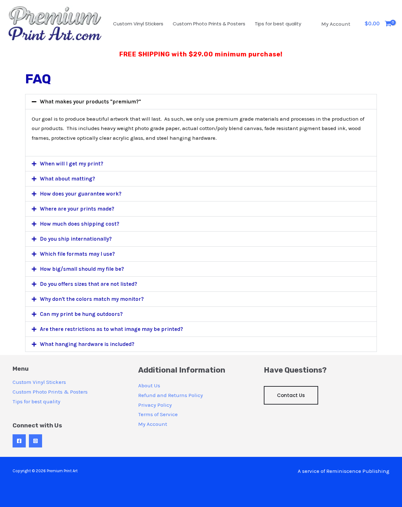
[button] (201, 101)
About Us (149, 385)
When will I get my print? (71, 163)
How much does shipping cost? (79, 224)
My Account (335, 24)
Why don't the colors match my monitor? (92, 299)
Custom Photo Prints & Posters (209, 23)
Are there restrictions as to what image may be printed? (111, 329)
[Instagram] (35, 440)
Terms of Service (158, 414)
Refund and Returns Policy (170, 395)
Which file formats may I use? (77, 254)
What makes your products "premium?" (90, 101)
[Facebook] (19, 440)
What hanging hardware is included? (87, 344)
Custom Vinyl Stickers (138, 23)
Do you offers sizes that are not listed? (88, 284)
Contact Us (291, 395)
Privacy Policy (155, 405)
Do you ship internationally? (76, 239)
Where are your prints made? (77, 209)
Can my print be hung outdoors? (81, 314)
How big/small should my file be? (82, 269)
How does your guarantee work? (81, 194)
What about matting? (67, 178)
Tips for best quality (278, 23)
